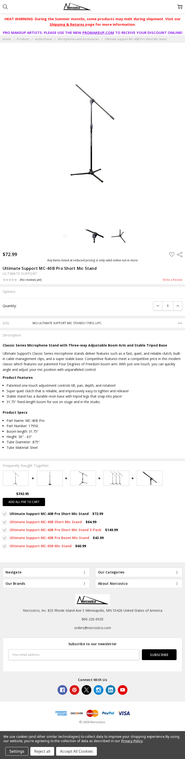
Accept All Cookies (76, 751)
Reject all (42, 751)
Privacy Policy (131, 741)
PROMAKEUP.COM (98, 32)
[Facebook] (62, 690)
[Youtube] (122, 690)
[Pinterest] (74, 690)
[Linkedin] (110, 690)
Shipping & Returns (67, 24)
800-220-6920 (92, 619)
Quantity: (10, 305)
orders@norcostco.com (92, 627)
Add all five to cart (24, 502)
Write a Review (172, 280)
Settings (16, 751)
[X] (86, 690)
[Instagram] (98, 690)
